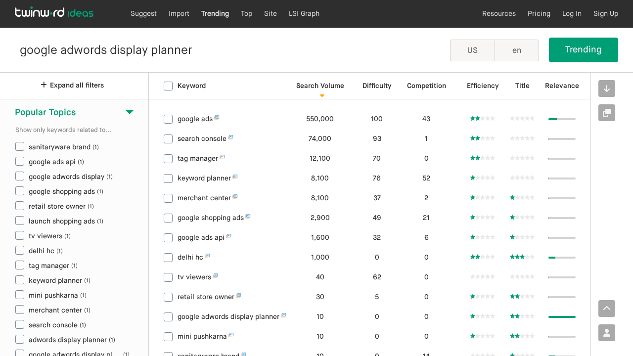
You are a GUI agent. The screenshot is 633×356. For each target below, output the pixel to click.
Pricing (539, 13)
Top (246, 13)
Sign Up (605, 13)
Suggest (144, 13)
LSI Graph (304, 13)
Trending (215, 13)
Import (179, 13)
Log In (572, 13)
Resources (499, 13)
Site (270, 13)
